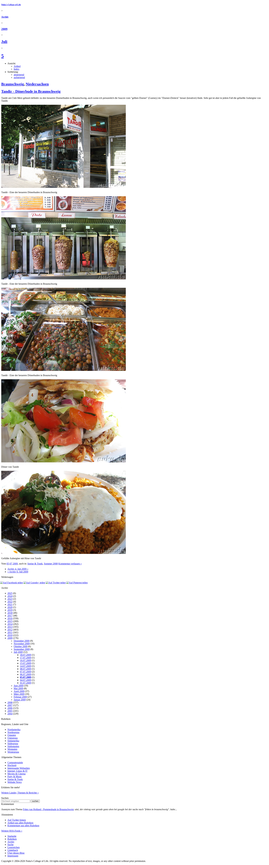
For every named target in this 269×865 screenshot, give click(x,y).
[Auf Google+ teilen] (34, 582)
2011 (9, 632)
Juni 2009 (18, 685)
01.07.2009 (25, 683)
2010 (9, 635)
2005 (9, 711)
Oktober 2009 (20, 646)
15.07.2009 (25, 663)
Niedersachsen (37, 84)
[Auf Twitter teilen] (56, 582)
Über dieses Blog (15, 853)
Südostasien (13, 746)
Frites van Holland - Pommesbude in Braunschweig (48, 809)
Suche (10, 844)
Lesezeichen (13, 847)
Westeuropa (13, 752)
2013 (9, 626)
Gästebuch (12, 850)
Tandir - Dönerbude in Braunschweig (31, 91)
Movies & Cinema (16, 773)
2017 (9, 615)
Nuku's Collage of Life (11, 4)
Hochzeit (11, 765)
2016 (9, 618)
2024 (9, 596)
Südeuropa (12, 743)
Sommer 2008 (51, 563)
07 (11, 563)
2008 (9, 702)
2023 (9, 598)
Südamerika (13, 740)
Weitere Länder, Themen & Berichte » (20, 792)
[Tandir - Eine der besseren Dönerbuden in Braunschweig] (63, 187)
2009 (4, 29)
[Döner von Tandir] (63, 461)
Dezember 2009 (21, 640)
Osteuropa (12, 738)
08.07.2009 (25, 669)
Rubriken (12, 839)
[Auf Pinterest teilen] (77, 582)
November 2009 (22, 643)
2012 (9, 629)
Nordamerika (13, 729)
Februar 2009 (20, 697)
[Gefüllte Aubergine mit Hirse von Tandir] (63, 553)
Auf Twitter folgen (16, 820)
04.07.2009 (25, 680)
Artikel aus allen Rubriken (20, 822)
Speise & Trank (35, 563)
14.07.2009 (25, 666)
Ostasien (11, 735)
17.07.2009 (25, 657)
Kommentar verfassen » (70, 563)
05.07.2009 (25, 677)
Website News (14, 782)
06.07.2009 (25, 674)
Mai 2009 (18, 688)
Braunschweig (12, 84)
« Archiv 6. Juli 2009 (17, 571)
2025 (9, 593)
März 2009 (19, 694)
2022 (9, 601)
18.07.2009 (25, 654)
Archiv (5, 17)
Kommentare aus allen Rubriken (23, 825)
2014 (9, 624)
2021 (9, 604)
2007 (9, 705)
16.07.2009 (25, 660)
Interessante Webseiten (18, 768)
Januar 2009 (20, 699)
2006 (9, 708)
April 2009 (19, 691)
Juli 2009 (18, 652)
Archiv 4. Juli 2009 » (17, 569)
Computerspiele (15, 762)
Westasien (12, 749)
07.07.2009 (25, 671)
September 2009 (22, 649)
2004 (9, 713)
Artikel (17, 66)
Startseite (11, 836)
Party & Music (14, 776)
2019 (9, 610)
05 (8, 563)
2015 (9, 621)
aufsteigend (19, 77)
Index (16, 69)
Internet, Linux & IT (17, 771)
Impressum (12, 855)
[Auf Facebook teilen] (11, 582)
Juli (4, 42)
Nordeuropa (13, 732)
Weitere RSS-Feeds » (11, 831)
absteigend (19, 74)
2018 (9, 612)
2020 (9, 607)
